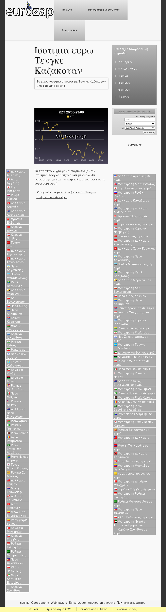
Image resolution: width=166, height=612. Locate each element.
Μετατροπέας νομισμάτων (103, 9)
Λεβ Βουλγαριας (16, 299)
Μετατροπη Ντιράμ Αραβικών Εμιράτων (129, 523)
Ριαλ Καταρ (19, 433)
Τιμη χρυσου (69, 29)
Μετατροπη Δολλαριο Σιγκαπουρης (131, 242)
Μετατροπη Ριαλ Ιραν (133, 332)
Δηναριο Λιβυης (15, 379)
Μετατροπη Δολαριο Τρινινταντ (130, 455)
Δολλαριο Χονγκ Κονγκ (16, 260)
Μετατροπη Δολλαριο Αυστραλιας (131, 210)
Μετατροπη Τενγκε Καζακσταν (129, 346)
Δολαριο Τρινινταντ (15, 498)
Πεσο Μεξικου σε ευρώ (133, 369)
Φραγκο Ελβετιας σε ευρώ (131, 218)
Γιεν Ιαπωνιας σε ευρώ (134, 188)
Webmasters (59, 602)
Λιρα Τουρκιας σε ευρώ (134, 461)
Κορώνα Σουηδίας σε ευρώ (130, 531)
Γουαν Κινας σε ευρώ (133, 236)
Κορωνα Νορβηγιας (14, 236)
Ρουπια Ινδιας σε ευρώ (133, 328)
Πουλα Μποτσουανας (17, 276)
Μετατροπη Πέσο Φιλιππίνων (128, 511)
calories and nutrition (94, 609)
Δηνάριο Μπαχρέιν (15, 529)
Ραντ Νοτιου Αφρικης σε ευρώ (133, 415)
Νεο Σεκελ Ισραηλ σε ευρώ (131, 338)
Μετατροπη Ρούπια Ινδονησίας (129, 495)
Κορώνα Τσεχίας (14, 537)
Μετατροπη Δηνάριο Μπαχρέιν (130, 483)
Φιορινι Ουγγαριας (15, 327)
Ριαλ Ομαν (18, 421)
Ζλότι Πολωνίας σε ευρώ (135, 517)
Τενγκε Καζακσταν (15, 363)
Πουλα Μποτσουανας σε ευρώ (133, 266)
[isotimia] (29, 17)
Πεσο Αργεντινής (15, 268)
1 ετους (123, 96)
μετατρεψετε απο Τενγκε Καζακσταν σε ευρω (66, 194)
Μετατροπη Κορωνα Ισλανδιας (130, 322)
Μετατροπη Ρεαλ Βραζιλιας (128, 274)
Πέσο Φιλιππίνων (15, 561)
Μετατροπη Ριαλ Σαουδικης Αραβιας (128, 408)
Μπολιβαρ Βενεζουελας (16, 514)
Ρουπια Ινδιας (14, 343)
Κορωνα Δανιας (14, 228)
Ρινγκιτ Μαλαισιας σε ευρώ (132, 363)
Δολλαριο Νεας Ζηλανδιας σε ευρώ (128, 383)
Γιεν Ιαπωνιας (13, 189)
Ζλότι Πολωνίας (14, 569)
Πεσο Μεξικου (12, 395)
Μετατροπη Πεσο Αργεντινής (128, 258)
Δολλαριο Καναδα (16, 205)
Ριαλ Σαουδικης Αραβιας (14, 448)
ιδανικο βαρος (126, 609)
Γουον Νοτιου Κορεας (17, 466)
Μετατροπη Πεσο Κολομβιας (128, 302)
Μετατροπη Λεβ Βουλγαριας (127, 290)
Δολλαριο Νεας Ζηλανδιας (16, 412)
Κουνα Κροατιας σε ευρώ (135, 308)
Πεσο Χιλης (18, 306)
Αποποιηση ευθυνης (101, 602)
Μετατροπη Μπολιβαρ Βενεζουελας (131, 467)
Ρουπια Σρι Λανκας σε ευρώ (131, 431)
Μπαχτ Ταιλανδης (15, 490)
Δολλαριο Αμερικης (16, 173)
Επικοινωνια (77, 602)
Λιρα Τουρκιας (13, 506)
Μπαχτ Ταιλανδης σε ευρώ (131, 447)
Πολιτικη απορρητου (131, 602)
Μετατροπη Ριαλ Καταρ (134, 397)
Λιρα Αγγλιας (13, 181)
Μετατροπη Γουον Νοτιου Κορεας (133, 423)
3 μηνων (124, 82)
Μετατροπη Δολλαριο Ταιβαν (131, 439)
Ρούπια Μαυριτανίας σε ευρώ (133, 503)
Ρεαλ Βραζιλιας (14, 284)
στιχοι (33, 609)
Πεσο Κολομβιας (14, 312)
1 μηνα (123, 76)
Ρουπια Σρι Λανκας (16, 474)
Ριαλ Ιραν (17, 349)
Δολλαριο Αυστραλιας (16, 213)
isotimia (24, 602)
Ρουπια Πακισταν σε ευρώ (136, 393)
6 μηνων (124, 89)
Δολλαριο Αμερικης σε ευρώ (132, 178)
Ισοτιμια (67, 9)
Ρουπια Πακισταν (14, 427)
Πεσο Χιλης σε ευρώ (132, 296)
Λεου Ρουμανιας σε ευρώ (135, 402)
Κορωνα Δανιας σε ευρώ (135, 224)
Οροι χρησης (40, 602)
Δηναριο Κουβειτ (15, 371)
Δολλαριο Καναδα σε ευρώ (131, 202)
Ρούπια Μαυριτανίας (16, 553)
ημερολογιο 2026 (59, 609)
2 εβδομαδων (127, 69)
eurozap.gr (135, 144)
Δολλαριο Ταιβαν (16, 482)
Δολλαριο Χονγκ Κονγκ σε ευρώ (134, 250)
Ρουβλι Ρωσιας (14, 197)
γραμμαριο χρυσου (17, 521)
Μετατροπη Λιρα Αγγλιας (136, 184)
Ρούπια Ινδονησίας (14, 545)
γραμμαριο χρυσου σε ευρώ (132, 475)
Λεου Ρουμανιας (15, 439)
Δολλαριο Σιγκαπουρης (16, 252)
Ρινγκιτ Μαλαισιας (15, 387)
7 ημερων (125, 62)
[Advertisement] (18, 105)
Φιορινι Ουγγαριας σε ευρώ (132, 314)
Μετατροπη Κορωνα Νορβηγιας (130, 230)
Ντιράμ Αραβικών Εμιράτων (14, 578)
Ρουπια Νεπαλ (14, 403)
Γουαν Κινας (13, 244)
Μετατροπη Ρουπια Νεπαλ (129, 375)
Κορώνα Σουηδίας (14, 588)
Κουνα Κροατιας (14, 320)
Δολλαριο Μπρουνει (16, 292)
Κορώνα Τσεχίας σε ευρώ (136, 489)
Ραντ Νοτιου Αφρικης (17, 458)
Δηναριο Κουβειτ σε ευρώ (135, 352)
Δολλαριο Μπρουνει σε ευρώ (132, 282)
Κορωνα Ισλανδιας (14, 335)
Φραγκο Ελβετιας (14, 220)
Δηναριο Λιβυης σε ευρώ (135, 357)
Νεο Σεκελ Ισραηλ (16, 355)
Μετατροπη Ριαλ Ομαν (134, 389)
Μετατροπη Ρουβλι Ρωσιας (129, 194)
